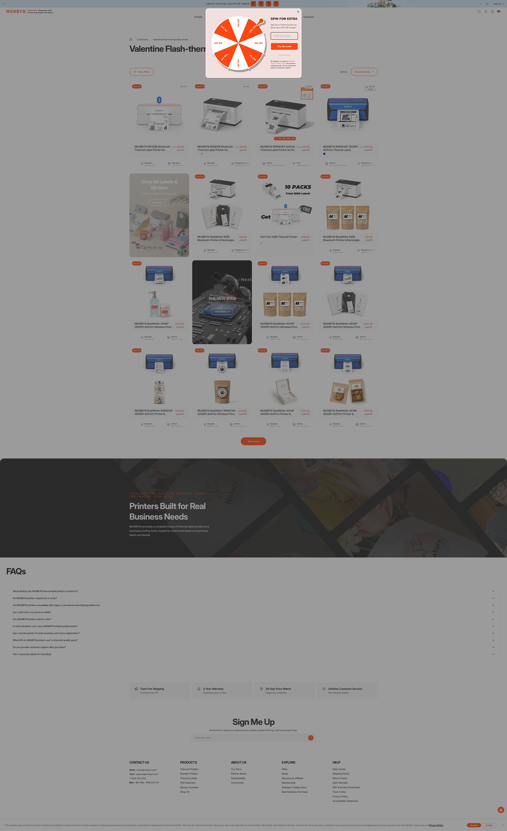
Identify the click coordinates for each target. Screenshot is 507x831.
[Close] (298, 11)
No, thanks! (284, 55)
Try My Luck (284, 46)
